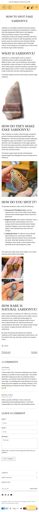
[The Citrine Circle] (7, 7)
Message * (5, 436)
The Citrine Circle (16, 501)
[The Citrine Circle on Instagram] (6, 495)
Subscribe (33, 488)
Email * (4, 428)
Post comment (8, 459)
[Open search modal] (25, 7)
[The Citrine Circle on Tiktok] (8, 495)
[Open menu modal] (36, 7)
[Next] (36, 2)
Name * (4, 419)
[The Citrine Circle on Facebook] (3, 495)
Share (6, 346)
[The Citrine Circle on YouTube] (11, 495)
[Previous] (3, 2)
